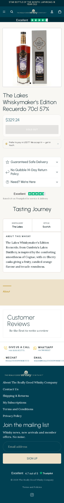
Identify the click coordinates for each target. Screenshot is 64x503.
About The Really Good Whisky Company (30, 382)
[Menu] (4, 12)
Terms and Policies (32, 487)
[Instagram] (32, 495)
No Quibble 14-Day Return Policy (29, 172)
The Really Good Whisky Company (36, 479)
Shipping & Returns (16, 395)
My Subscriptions (14, 402)
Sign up (32, 458)
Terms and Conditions (18, 409)
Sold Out (32, 129)
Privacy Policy (12, 416)
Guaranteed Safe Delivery (29, 162)
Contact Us (10, 389)
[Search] (12, 12)
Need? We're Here (23, 182)
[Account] (52, 12)
